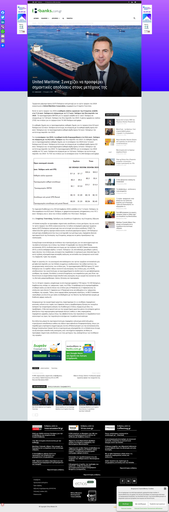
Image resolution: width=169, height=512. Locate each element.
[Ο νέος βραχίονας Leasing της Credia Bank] (110, 182)
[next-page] (36, 415)
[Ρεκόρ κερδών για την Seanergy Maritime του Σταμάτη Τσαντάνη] (66, 398)
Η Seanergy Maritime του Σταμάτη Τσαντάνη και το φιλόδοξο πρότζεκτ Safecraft (88, 409)
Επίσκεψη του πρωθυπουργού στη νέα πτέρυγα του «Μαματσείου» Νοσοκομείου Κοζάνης (84, 458)
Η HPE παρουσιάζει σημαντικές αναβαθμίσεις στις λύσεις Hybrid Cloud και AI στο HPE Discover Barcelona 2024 (47, 378)
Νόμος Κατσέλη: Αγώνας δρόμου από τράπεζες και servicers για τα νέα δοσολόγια (126, 141)
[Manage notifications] (2, 504)
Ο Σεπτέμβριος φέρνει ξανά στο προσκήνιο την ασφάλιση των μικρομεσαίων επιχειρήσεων (44, 455)
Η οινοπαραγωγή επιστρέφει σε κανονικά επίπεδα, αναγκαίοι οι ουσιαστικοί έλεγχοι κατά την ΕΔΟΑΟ (120, 440)
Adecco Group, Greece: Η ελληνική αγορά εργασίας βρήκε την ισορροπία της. (87, 377)
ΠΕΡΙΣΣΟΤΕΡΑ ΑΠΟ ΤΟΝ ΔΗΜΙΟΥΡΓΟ (59, 386)
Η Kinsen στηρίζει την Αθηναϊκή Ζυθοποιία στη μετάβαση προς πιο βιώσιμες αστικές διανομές (120, 448)
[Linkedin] (132, 2)
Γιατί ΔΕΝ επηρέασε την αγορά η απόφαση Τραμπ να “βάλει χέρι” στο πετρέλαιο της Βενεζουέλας (126, 214)
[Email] (2, 36)
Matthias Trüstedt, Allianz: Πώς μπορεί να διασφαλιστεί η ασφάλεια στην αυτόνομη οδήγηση (47, 448)
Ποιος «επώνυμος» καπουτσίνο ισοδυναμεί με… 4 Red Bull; (116, 434)
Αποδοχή (126, 504)
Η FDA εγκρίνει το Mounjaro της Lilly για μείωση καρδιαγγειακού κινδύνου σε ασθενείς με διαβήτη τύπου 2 (83, 435)
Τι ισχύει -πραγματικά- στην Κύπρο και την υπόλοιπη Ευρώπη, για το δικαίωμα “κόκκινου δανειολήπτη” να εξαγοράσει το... (125, 202)
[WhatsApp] (2, 31)
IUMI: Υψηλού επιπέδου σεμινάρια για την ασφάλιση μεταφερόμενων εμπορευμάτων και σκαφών (47, 462)
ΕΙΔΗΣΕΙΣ (44, 18)
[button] (165, 489)
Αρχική (34, 23)
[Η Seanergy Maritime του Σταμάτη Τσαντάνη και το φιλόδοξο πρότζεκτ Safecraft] (89, 398)
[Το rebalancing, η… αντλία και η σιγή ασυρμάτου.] (110, 191)
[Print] (2, 40)
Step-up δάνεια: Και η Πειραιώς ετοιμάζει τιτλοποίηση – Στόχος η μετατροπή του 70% (126, 161)
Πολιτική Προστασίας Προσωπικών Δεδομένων (148, 508)
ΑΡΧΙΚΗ (36, 18)
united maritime (44, 368)
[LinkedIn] (2, 22)
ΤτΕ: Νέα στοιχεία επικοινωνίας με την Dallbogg (46, 441)
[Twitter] (2, 17)
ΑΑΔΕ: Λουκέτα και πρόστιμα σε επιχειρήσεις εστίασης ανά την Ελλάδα (119, 461)
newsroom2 (38, 92)
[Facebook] (128, 2)
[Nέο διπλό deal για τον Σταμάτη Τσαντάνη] (43, 398)
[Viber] (2, 26)
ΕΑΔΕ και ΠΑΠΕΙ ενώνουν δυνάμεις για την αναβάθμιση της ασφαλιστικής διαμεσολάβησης (47, 435)
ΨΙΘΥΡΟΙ (69, 18)
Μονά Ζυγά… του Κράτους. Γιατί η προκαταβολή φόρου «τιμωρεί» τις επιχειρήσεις (126, 131)
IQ (63, 18)
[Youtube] (135, 2)
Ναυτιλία (40, 23)
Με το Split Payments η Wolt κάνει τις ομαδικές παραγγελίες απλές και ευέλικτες (118, 455)
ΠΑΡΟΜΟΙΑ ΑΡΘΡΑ (39, 386)
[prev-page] (33, 415)
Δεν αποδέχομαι (140, 504)
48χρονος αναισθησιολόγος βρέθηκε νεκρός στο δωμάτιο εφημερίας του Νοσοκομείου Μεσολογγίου (82, 442)
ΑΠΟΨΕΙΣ (55, 18)
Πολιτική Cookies (126, 508)
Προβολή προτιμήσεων (157, 504)
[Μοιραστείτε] (2, 45)
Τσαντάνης (54, 368)
